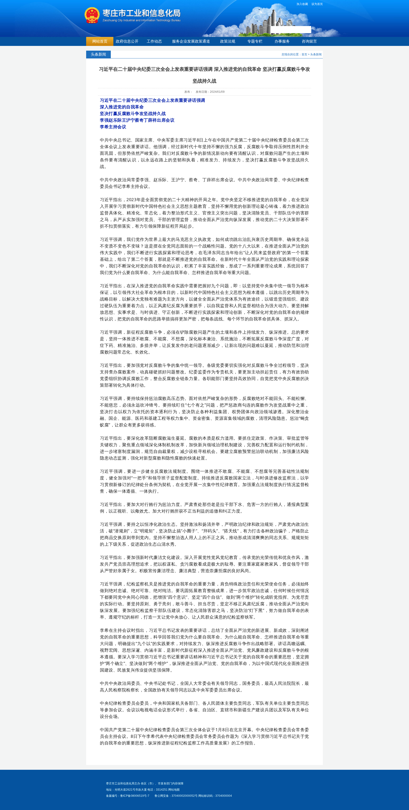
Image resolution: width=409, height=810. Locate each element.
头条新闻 (316, 54)
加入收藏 (302, 4)
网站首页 (99, 41)
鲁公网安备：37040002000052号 (176, 795)
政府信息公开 (127, 41)
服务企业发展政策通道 (191, 41)
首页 (304, 54)
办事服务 (282, 41)
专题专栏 (254, 41)
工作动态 (154, 41)
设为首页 (317, 4)
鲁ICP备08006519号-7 (134, 795)
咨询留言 (309, 41)
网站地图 (174, 789)
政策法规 (227, 41)
